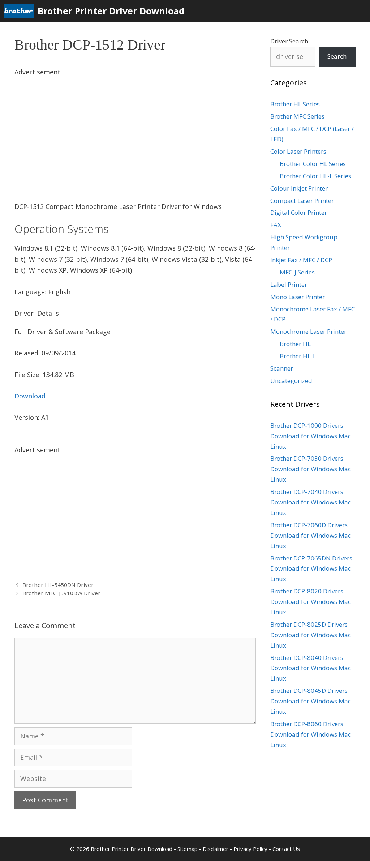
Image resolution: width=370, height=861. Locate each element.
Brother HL (295, 344)
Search (337, 56)
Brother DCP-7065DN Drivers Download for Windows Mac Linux (311, 568)
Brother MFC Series (297, 116)
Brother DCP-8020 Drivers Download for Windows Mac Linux (310, 601)
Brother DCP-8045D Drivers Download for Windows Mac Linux (310, 701)
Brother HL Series (295, 104)
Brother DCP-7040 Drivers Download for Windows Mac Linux (310, 502)
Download (30, 396)
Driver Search (289, 41)
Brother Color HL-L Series (315, 176)
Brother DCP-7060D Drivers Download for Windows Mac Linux (310, 535)
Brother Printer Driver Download (111, 11)
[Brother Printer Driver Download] (21, 11)
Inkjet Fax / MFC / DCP (301, 260)
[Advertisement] (135, 128)
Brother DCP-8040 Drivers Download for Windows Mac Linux (310, 668)
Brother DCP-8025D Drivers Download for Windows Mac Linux (310, 634)
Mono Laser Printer (297, 297)
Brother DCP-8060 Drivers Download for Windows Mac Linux (310, 734)
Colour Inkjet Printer (299, 188)
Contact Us (286, 848)
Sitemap (187, 848)
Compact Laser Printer (302, 200)
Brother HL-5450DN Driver (58, 584)
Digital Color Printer (298, 212)
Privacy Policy (250, 848)
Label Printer (288, 284)
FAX (275, 225)
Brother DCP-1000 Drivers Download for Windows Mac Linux (310, 436)
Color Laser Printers (298, 151)
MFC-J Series (297, 272)
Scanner (281, 368)
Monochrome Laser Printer (308, 331)
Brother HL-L (298, 356)
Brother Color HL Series (313, 163)
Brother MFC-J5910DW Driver (61, 593)
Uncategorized (291, 380)
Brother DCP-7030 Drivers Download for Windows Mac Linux (310, 468)
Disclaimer (215, 848)
